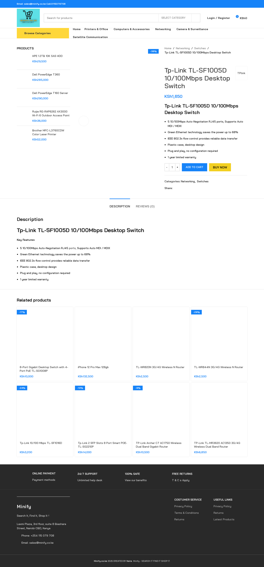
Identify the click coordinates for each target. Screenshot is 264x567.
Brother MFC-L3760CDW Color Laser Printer (48, 132)
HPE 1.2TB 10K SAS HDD (47, 56)
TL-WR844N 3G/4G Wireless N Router (218, 367)
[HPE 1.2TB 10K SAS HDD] (23, 60)
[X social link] (230, 4)
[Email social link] (234, 4)
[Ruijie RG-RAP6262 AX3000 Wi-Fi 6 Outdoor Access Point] (23, 116)
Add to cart (194, 167)
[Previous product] (166, 61)
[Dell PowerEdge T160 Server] (23, 97)
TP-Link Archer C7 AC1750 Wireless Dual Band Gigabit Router (158, 445)
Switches (200, 48)
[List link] (43, 526)
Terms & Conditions (186, 513)
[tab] (120, 204)
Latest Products (224, 519)
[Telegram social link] (244, 4)
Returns (179, 519)
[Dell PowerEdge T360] (23, 79)
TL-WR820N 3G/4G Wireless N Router (160, 367)
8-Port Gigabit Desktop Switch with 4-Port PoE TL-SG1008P (44, 369)
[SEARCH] (196, 18)
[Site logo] (28, 17)
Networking (183, 48)
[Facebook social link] (225, 4)
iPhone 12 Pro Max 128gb (93, 367)
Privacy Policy (183, 506)
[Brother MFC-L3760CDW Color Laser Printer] (23, 135)
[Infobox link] (36, 477)
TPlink (241, 73)
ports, (72, 248)
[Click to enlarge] (84, 121)
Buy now (220, 167)
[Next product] (174, 61)
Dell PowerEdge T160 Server (50, 93)
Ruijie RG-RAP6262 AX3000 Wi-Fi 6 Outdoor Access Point (51, 113)
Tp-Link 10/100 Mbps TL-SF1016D (41, 443)
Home (167, 48)
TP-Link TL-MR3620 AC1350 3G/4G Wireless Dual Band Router (217, 445)
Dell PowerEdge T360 (46, 74)
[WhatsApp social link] (239, 4)
